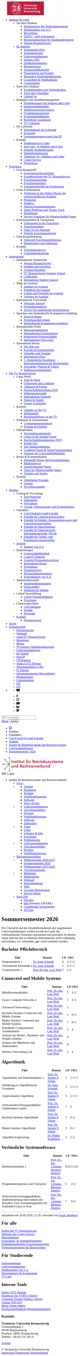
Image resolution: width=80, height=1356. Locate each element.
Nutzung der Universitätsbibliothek (44, 453)
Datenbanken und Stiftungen (40, 243)
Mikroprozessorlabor (28, 856)
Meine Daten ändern (13, 1305)
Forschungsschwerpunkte (39, 173)
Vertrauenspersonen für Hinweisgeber (23, 1247)
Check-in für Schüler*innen (40, 436)
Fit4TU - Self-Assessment (39, 36)
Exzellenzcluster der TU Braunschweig (47, 176)
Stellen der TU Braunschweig (18, 1230)
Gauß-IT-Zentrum (34, 556)
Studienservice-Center (37, 143)
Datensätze (30, 823)
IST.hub (28, 910)
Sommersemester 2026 (22, 751)
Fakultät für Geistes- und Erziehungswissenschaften (39, 538)
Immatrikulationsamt (36, 153)
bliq (26, 903)
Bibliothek (30, 873)
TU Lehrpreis (32, 123)
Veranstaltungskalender (37, 433)
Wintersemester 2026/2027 (39, 860)
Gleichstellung (32, 606)
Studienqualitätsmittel (36, 106)
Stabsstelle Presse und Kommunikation (46, 460)
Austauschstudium (34, 269)
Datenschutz (22, 1352)
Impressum (7, 1352)
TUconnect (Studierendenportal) (35, 646)
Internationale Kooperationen (41, 333)
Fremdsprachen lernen (37, 320)
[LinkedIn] (17, 707)
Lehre (27, 830)
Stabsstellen (31, 500)
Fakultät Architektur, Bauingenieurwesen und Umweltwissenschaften (50, 522)
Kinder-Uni (30, 443)
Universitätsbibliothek (36, 553)
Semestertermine (33, 53)
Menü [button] (4, 721)
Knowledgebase (33, 883)
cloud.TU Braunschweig (30, 636)
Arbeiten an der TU (35, 410)
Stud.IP (20, 656)
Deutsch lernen (32, 316)
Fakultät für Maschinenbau (39, 526)
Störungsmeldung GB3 (30, 666)
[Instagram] (17, 700)
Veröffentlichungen (35, 796)
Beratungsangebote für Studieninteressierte (49, 39)
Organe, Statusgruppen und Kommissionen (49, 506)
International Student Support (41, 280)
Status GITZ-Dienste (28, 663)
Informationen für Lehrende (40, 129)
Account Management (37, 890)
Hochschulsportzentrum (38, 573)
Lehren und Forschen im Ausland (43, 293)
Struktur (13, 490)
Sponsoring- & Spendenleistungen (21, 1240)
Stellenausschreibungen (37, 370)
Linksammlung (25, 680)
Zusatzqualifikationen (36, 69)
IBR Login (7, 773)
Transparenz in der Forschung (41, 223)
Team (27, 826)
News (19, 783)
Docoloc (29, 900)
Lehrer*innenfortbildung (38, 596)
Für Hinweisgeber (34, 486)
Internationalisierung (36, 330)
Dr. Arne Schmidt (43, 961)
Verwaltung (30, 503)
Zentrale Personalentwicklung (41, 560)
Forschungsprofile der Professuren (44, 186)
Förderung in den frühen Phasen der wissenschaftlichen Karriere (45, 195)
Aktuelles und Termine (37, 353)
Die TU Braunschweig (22, 373)
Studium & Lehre (19, 19)
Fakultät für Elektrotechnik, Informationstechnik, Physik (40, 532)
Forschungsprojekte (35, 179)
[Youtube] (18, 703)
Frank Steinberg (68, 1215)
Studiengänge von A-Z (37, 29)
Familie (28, 610)
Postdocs (29, 203)
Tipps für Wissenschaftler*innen (42, 470)
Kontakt (21, 616)
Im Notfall (22, 653)
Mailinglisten (31, 876)
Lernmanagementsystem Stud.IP (43, 136)
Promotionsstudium (35, 306)
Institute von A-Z (34, 546)
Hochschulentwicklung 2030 (41, 390)
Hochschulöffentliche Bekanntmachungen (26, 1309)
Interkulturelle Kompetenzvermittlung (46, 323)
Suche (12, 623)
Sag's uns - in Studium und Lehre (43, 146)
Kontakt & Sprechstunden (39, 350)
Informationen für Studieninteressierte (46, 26)
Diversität (29, 613)
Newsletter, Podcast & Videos (41, 366)
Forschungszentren (35, 183)
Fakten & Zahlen (34, 400)
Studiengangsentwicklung (39, 109)
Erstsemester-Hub (34, 49)
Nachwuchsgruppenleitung (39, 206)
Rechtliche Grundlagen (37, 119)
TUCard (6, 1276)
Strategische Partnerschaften (40, 336)
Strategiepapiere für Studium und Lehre (47, 103)
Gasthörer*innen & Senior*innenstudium (48, 450)
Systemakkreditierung (36, 116)
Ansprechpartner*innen (37, 466)
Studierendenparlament (37, 583)
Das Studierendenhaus (37, 446)
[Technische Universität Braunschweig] (25, 14)
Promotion (30, 199)
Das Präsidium (32, 496)
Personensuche (32, 620)
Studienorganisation (35, 63)
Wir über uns (31, 346)
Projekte (28, 793)
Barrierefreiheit (39, 1352)
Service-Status (32, 893)
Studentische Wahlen (36, 590)
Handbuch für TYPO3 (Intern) (19, 1295)
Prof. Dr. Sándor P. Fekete (53, 1078)
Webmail (21, 633)
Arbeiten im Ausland (36, 296)
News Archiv (31, 803)
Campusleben (32, 83)
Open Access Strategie (37, 229)
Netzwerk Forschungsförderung (42, 239)
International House (35, 563)
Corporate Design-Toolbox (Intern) (22, 1299)
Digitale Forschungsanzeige (40, 233)
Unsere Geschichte (35, 403)
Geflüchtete (30, 276)
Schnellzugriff (17, 626)
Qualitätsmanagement (36, 113)
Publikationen (32, 840)
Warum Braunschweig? (37, 43)
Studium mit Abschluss (37, 266)
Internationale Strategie (37, 396)
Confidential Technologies (39, 906)
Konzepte (29, 133)
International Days (34, 356)
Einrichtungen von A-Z (37, 576)
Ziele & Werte (32, 380)
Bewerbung (31, 33)
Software (29, 800)
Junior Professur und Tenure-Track (44, 209)
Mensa (20, 643)
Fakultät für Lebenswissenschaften (44, 516)
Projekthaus (31, 163)
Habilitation (31, 213)
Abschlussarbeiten (34, 810)
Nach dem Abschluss (36, 93)
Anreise (28, 483)
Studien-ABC (32, 59)
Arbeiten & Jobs (33, 833)
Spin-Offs (22, 896)
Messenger (22, 640)
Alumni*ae (30, 96)
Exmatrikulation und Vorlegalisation (45, 89)
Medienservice (32, 463)
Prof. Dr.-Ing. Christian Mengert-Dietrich (56, 1166)
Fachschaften (31, 586)
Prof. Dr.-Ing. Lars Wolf (47, 969)
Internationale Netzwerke (38, 340)
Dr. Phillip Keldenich (54, 1137)
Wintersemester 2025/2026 (39, 866)
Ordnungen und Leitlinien (39, 383)
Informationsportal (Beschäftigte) (35, 673)
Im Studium (23, 46)
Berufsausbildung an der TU (40, 416)
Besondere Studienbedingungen (42, 76)
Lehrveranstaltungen (36, 56)
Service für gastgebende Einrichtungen (46, 310)
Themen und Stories (35, 473)
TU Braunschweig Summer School (44, 273)
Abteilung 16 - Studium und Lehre (44, 156)
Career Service (32, 159)
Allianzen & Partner (35, 386)
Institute (21, 543)
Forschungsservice (35, 249)
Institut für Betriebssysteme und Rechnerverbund (37, 744)
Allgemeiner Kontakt (36, 480)
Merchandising (10, 1237)
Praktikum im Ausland (37, 290)
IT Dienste (22, 670)
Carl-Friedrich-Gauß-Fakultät (41, 513)
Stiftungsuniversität (35, 393)
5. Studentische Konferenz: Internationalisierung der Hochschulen (46, 361)
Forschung (15, 166)
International (16, 256)
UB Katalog (23, 660)
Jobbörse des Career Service (18, 1234)
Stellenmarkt (31, 413)
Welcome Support (34, 303)
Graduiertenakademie (36, 253)
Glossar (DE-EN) (11, 1302)
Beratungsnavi (32, 66)
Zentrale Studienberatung (38, 149)
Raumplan (30, 790)
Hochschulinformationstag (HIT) (43, 440)
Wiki (26, 886)
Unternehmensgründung (38, 423)
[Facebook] (17, 696)
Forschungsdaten (34, 226)
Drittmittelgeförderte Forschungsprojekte (25, 1244)
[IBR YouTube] (18, 690)
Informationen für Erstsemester (19, 1273)
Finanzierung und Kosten (39, 73)
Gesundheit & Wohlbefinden (40, 79)
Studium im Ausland (36, 286)
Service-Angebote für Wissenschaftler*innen (50, 216)
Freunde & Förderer (35, 426)
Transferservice (33, 570)
